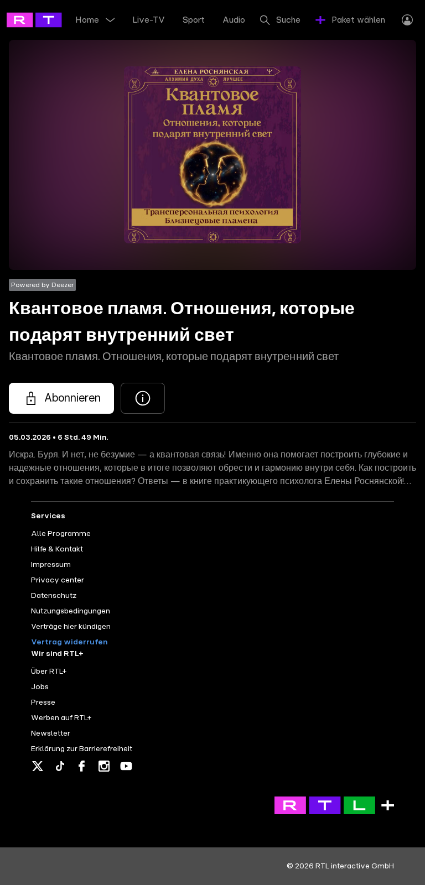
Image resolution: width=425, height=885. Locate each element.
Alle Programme (61, 534)
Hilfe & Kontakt (57, 549)
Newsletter (50, 733)
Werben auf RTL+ (61, 718)
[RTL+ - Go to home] (56, 19)
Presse (43, 702)
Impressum (51, 565)
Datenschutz (53, 596)
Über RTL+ (48, 671)
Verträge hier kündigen (71, 627)
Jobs (40, 687)
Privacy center (57, 580)
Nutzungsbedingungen (70, 611)
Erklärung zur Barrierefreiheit (81, 749)
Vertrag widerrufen (69, 642)
